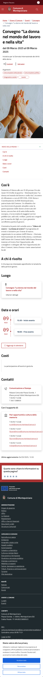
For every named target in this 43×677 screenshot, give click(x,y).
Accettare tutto (21, 660)
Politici (3, 510)
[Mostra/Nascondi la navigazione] (2, 9)
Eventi (3, 603)
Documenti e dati (7, 524)
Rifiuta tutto (21, 672)
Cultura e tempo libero (9, 553)
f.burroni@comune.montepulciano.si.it (23, 438)
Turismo (4, 571)
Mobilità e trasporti (8, 563)
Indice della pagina (9, 147)
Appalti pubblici (7, 545)
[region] (21, 658)
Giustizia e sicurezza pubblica (12, 558)
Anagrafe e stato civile (9, 542)
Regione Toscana (8, 2)
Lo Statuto (5, 516)
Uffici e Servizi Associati (10, 521)
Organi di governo (8, 508)
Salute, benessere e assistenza (12, 566)
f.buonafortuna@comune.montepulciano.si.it (26, 431)
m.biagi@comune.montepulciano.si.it (23, 445)
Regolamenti (6, 518)
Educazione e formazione (10, 555)
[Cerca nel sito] (37, 9)
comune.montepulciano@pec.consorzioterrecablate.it (21, 629)
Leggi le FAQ (6, 636)
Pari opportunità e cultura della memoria (22, 416)
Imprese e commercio (9, 561)
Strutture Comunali (8, 526)
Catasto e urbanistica (9, 550)
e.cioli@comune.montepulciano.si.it (22, 424)
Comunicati (5, 587)
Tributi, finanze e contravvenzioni (13, 568)
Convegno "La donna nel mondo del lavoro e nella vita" (21, 289)
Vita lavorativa (6, 574)
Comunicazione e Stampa (20, 388)
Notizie (4, 584)
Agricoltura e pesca (8, 537)
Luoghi (3, 600)
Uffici (3, 513)
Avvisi (3, 590)
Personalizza (21, 666)
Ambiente (5, 539)
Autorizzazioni (6, 547)
